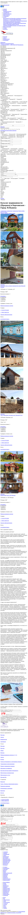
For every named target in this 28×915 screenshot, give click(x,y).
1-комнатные (3, 210)
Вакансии (3, 781)
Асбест (4, 855)
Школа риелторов (7, 26)
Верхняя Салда (6, 861)
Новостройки (21, 210)
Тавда (4, 905)
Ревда (4, 897)
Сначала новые (11, 213)
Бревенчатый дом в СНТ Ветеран (8, 495)
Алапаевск (5, 851)
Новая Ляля (5, 892)
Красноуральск (6, 880)
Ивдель (4, 870)
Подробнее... (3, 296)
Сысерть (5, 904)
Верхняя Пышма (6, 860)
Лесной (4, 884)
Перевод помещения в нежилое (8, 766)
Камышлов (5, 874)
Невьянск (5, 887)
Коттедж (2, 212)
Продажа (5, 18)
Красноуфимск (6, 882)
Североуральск (6, 899)
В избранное (3, 297)
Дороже (2, 213)
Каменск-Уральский (7, 873)
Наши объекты (6, 15)
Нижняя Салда (6, 890)
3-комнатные (15, 210)
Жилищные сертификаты (12, 23)
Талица (4, 906)
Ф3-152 (2, 792)
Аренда (12, 19)
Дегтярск (5, 867)
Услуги (4, 17)
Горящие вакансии (7, 13)
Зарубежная (5, 40)
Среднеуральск (6, 902)
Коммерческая (6, 39)
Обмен (12, 18)
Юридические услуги (15, 25)
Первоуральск (6, 894)
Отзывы (5, 27)
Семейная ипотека (7, 11)
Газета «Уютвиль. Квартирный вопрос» (9, 784)
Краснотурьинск (6, 878)
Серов (4, 901)
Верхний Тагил (6, 859)
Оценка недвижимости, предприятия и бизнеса (12, 20)
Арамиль (5, 853)
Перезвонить (20, 44)
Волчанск (5, 864)
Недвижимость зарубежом (6, 788)
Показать (3, 126)
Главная (5, 9)
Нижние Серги (6, 888)
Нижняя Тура (6, 891)
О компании (6, 16)
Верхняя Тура (6, 862)
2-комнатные (9, 210)
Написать (3, 43)
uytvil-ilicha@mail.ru (9, 43)
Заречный (5, 869)
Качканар (5, 876)
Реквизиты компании (5, 786)
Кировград (5, 877)
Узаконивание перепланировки (7, 763)
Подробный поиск (5, 130)
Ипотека (5, 10)
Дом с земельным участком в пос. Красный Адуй (11, 415)
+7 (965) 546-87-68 (13, 44)
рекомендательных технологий (14, 912)
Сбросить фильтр (12, 130)
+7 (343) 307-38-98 (5, 44)
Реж (4, 898)
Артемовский (6, 854)
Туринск (5, 908)
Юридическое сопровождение (7, 772)
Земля (6, 212)
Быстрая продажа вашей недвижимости (9, 770)
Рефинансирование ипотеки (7, 305)
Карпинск (5, 875)
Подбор (15, 19)
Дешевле (6, 213)
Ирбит (4, 871)
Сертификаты (6, 12)
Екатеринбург (6, 868)
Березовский (6, 5)
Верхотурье (5, 863)
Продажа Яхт (23, 25)
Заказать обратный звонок (6, 314)
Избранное (3, 42)
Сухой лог (5, 903)
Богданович (5, 857)
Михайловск (6, 885)
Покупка (9, 18)
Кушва (4, 883)
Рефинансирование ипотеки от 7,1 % (9, 755)
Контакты (5, 29)
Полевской (5, 895)
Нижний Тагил (6, 889)
